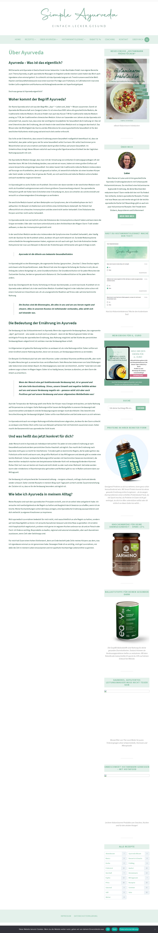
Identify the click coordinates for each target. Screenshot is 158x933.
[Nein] (155, 929)
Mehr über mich (127, 216)
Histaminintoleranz (73, 39)
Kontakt (123, 39)
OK (108, 929)
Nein (114, 929)
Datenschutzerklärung (85, 916)
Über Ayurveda (48, 39)
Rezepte (29, 39)
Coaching (110, 39)
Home (18, 39)
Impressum (66, 916)
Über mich (137, 39)
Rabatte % (95, 39)
